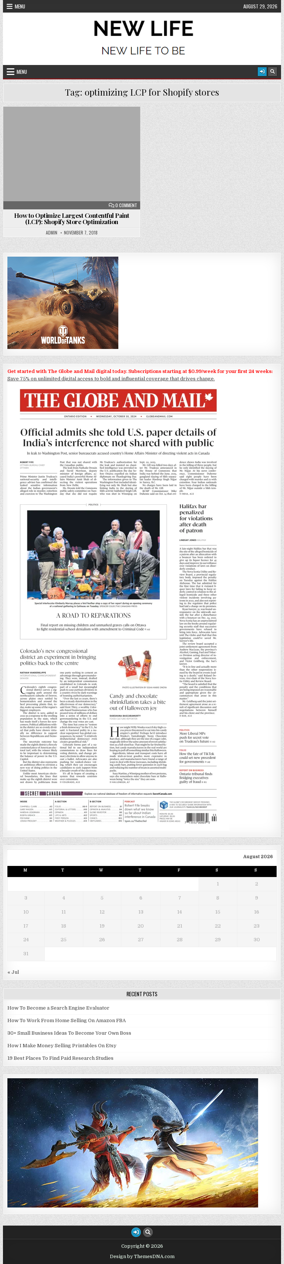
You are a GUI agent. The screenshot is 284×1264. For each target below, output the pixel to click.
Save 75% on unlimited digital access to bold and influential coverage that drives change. (111, 378)
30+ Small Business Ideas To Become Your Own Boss (69, 1033)
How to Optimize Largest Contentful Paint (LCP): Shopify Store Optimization (71, 218)
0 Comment (126, 205)
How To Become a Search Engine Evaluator (58, 1008)
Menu (20, 6)
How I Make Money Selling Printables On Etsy (61, 1045)
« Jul (13, 972)
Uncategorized (75, 124)
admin (51, 232)
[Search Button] (272, 71)
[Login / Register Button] (262, 71)
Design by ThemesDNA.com (142, 1256)
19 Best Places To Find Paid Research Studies (60, 1058)
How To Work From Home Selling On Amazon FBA (66, 1020)
